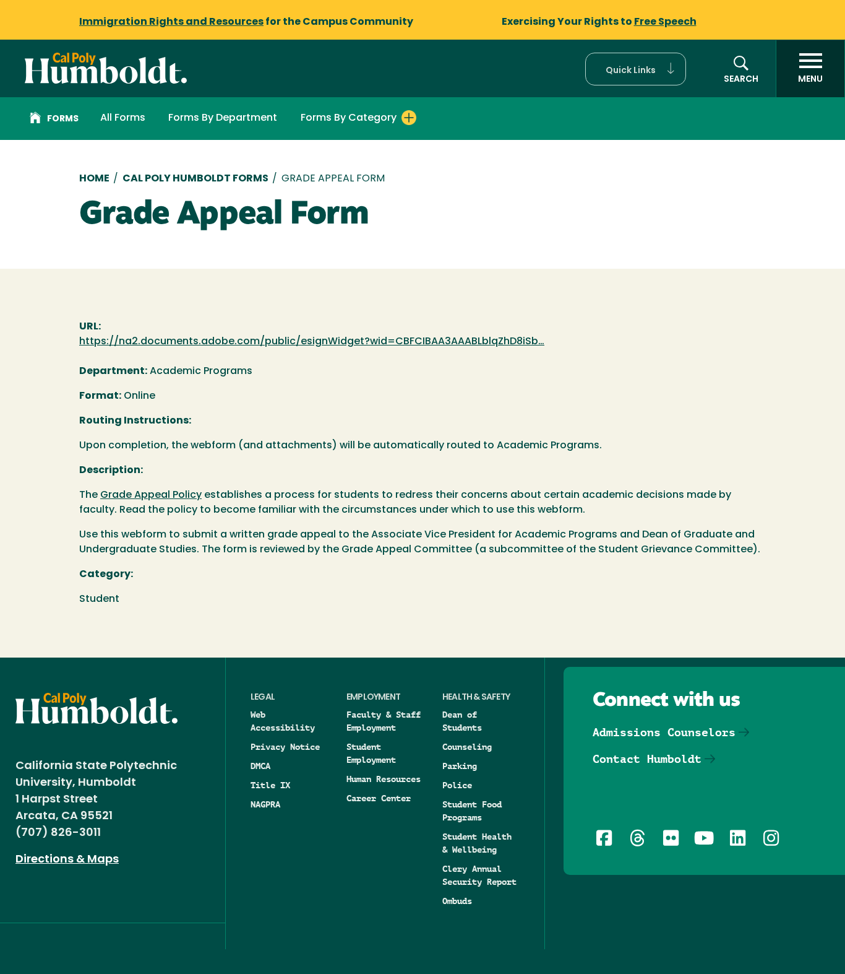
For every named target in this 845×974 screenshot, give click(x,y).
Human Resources (383, 779)
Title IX (270, 785)
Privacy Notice (285, 747)
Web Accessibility (283, 721)
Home (94, 179)
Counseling (467, 747)
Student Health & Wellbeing (477, 843)
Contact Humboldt (647, 758)
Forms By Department (222, 118)
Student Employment (371, 753)
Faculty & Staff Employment (383, 721)
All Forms (122, 118)
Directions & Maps (67, 860)
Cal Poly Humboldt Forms (195, 179)
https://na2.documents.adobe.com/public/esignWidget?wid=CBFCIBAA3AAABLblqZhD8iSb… (311, 342)
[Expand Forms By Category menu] (408, 117)
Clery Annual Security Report (479, 875)
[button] (635, 69)
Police (457, 785)
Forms (63, 119)
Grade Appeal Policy (151, 495)
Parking (459, 766)
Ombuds (457, 901)
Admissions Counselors (664, 732)
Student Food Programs (472, 810)
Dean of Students (462, 721)
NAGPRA (265, 804)
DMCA (260, 766)
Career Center (378, 798)
